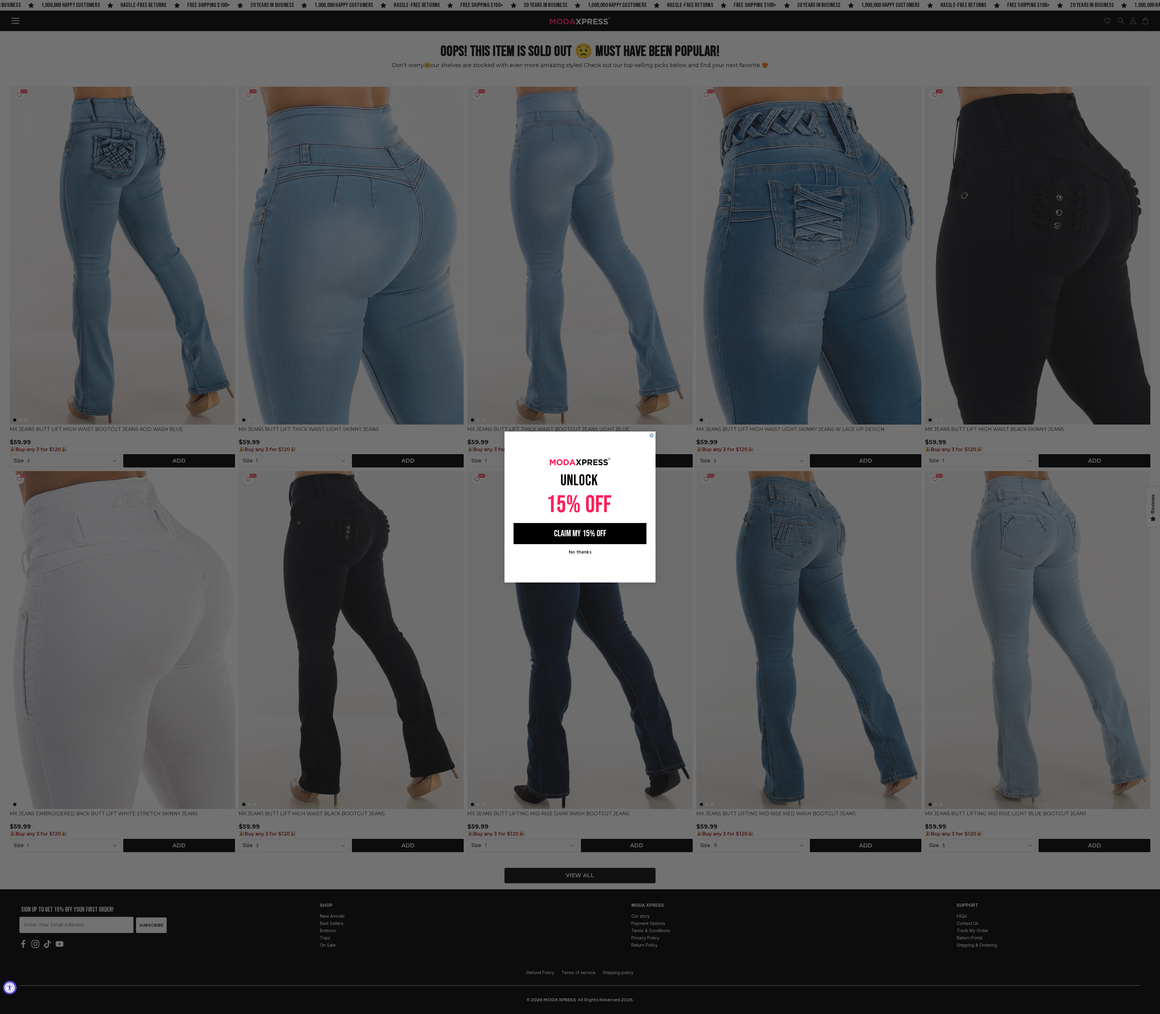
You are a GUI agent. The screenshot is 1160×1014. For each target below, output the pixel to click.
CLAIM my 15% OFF (580, 533)
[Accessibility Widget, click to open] (10, 987)
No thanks (580, 551)
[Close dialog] (651, 435)
